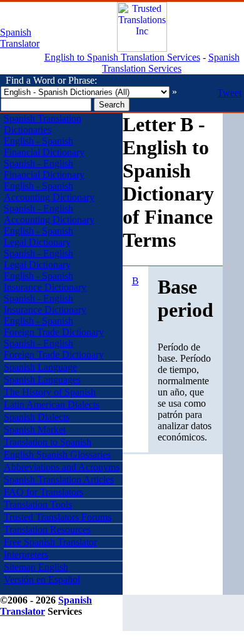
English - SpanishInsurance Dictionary (45, 281)
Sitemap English (36, 567)
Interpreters (26, 554)
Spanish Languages (42, 379)
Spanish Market (35, 429)
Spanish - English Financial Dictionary (44, 169)
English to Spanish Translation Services (122, 57)
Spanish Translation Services (171, 63)
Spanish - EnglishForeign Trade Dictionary (54, 349)
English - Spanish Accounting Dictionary (49, 191)
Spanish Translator (19, 38)
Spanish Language (40, 367)
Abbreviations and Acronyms (61, 467)
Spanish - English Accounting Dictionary (49, 214)
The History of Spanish (50, 392)
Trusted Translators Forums (57, 517)
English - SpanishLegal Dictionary (38, 236)
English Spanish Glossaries (57, 454)
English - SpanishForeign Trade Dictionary (54, 326)
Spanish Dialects (36, 417)
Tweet (229, 92)
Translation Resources (47, 529)
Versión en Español (42, 579)
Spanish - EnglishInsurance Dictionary (45, 304)
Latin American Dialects (51, 404)
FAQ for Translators (43, 492)
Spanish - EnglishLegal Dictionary (38, 259)
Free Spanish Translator (50, 542)
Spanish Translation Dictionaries (42, 124)
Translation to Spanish (47, 442)
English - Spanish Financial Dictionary (44, 146)
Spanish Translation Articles (59, 479)
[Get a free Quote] (142, 48)
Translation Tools (38, 504)
